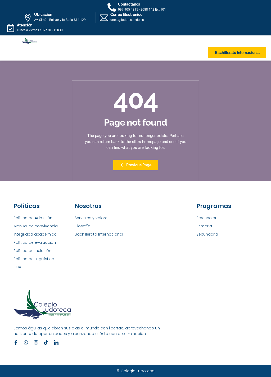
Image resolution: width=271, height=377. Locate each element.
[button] (22, 52)
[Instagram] (36, 342)
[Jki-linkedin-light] (56, 342)
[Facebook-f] (15, 342)
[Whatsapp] (26, 342)
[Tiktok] (46, 342)
